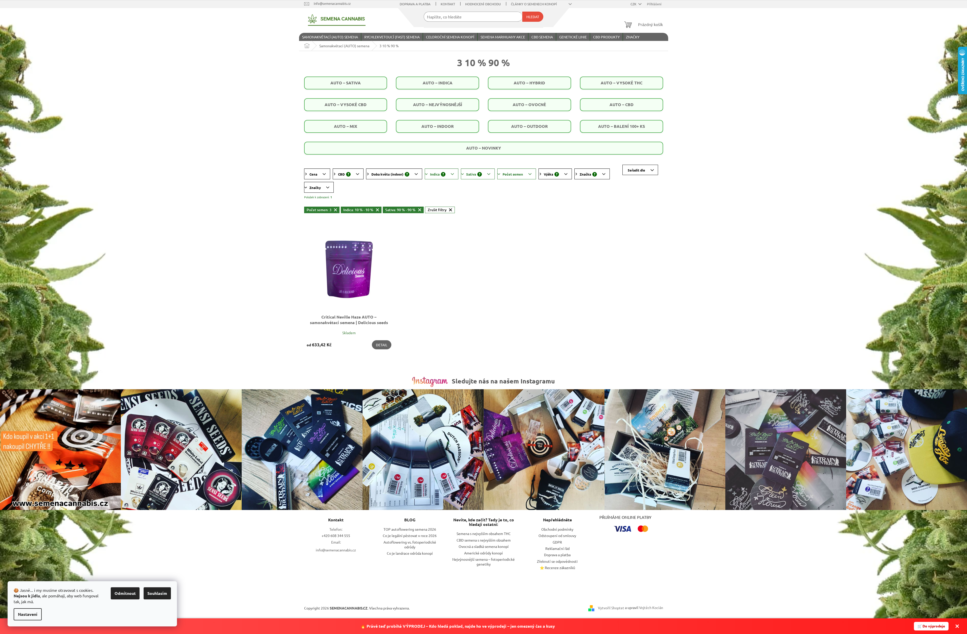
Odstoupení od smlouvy (557, 535)
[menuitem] (330, 37)
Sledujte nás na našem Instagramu (503, 381)
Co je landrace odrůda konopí (410, 553)
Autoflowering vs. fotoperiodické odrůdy (410, 544)
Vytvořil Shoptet (611, 607)
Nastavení (27, 614)
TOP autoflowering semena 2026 (410, 529)
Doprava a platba (415, 4)
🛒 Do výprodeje (931, 626)
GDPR (557, 542)
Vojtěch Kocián (651, 607)
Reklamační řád (557, 548)
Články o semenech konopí (534, 4)
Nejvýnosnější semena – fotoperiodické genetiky (483, 561)
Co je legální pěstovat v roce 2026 (410, 535)
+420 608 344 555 (336, 535)
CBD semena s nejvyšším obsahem (484, 540)
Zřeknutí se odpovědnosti (557, 561)
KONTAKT (448, 4)
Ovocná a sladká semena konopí (484, 546)
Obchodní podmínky (557, 529)
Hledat (532, 16)
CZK (634, 4)
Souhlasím (157, 593)
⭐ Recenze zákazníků (557, 567)
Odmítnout (125, 593)
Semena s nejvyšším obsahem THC (484, 533)
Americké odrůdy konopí (483, 553)
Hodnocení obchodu (483, 4)
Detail (381, 345)
